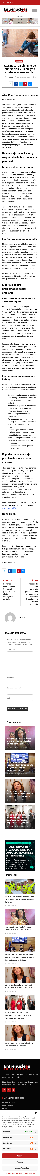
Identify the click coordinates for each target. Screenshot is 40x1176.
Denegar (20, 1162)
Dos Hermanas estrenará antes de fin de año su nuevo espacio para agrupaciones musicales (19, 899)
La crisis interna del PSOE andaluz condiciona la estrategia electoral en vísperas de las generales (18, 819)
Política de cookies (10, 1173)
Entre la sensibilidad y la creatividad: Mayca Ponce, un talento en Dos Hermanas (20, 794)
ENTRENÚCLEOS (8, 1103)
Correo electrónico (14, 688)
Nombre (10, 678)
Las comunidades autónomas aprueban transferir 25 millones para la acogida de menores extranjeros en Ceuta (20, 765)
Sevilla (4, 1109)
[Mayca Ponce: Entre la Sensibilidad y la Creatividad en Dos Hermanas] (20, 1033)
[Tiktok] (13, 1090)
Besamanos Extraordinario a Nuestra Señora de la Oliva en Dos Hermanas (20, 741)
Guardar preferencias (20, 1168)
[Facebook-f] (4, 1090)
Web (8, 698)
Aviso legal (32, 1173)
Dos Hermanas (7, 1106)
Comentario (11, 649)
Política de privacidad (22, 1173)
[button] (37, 1113)
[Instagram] (9, 1090)
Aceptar (20, 1156)
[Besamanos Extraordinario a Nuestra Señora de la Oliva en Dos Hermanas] (20, 917)
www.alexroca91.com (10, 508)
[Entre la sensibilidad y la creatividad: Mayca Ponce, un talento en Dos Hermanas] (20, 975)
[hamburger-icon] (34, 10)
